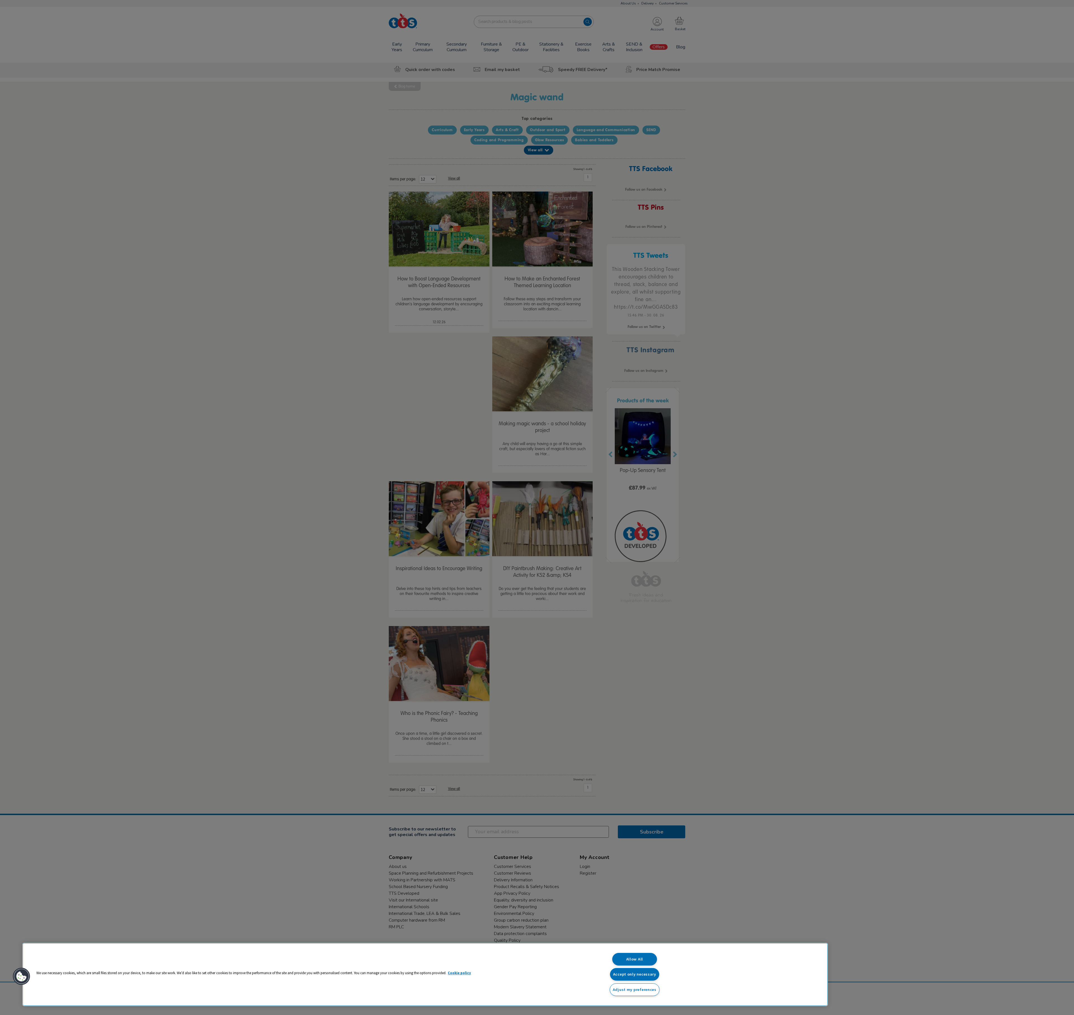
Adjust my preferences (634, 989)
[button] (21, 976)
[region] (425, 974)
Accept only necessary (634, 974)
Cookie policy (459, 973)
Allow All (634, 959)
